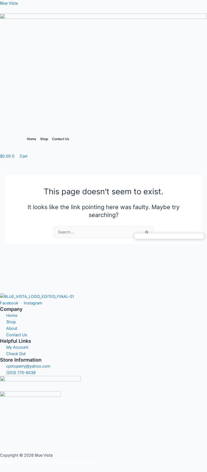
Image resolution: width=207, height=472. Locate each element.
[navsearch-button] (1, 150)
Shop (44, 139)
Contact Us (60, 139)
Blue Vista (9, 3)
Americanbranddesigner (74, 461)
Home (31, 139)
